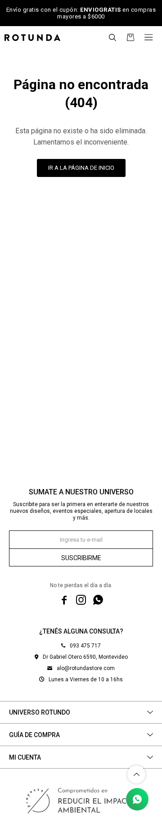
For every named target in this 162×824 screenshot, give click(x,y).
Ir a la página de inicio (81, 167)
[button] (113, 37)
